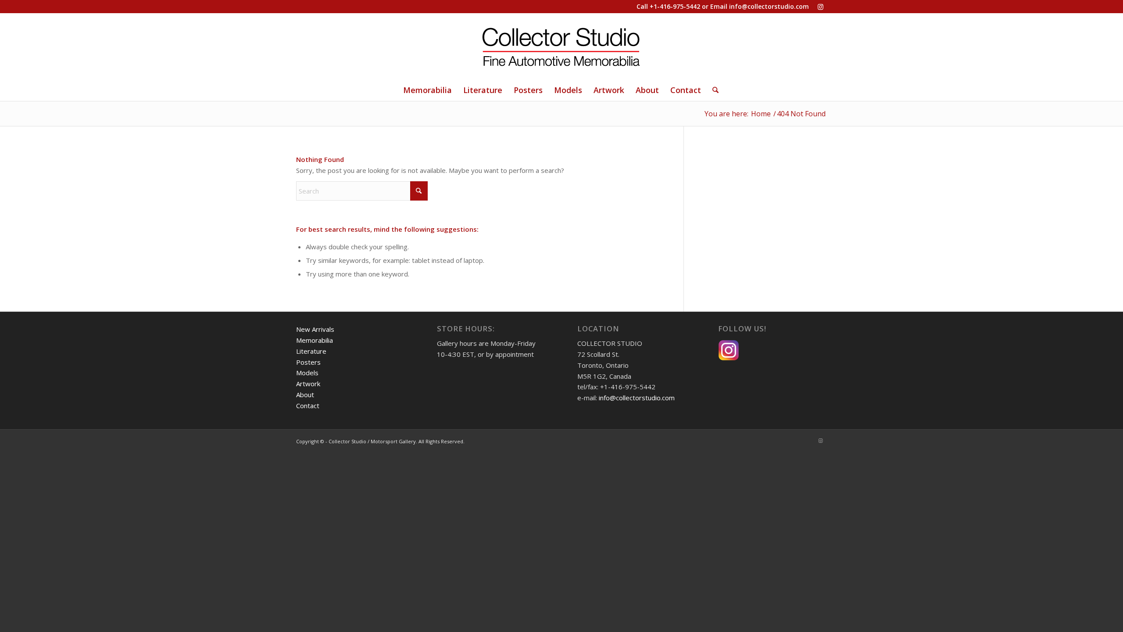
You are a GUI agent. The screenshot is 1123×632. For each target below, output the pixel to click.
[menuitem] (427, 90)
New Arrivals (315, 329)
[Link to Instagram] (820, 6)
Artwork (308, 383)
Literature (311, 351)
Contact (307, 405)
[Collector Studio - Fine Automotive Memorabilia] (561, 46)
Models (307, 372)
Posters (308, 362)
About (305, 394)
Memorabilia (314, 340)
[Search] (713, 90)
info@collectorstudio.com (769, 6)
